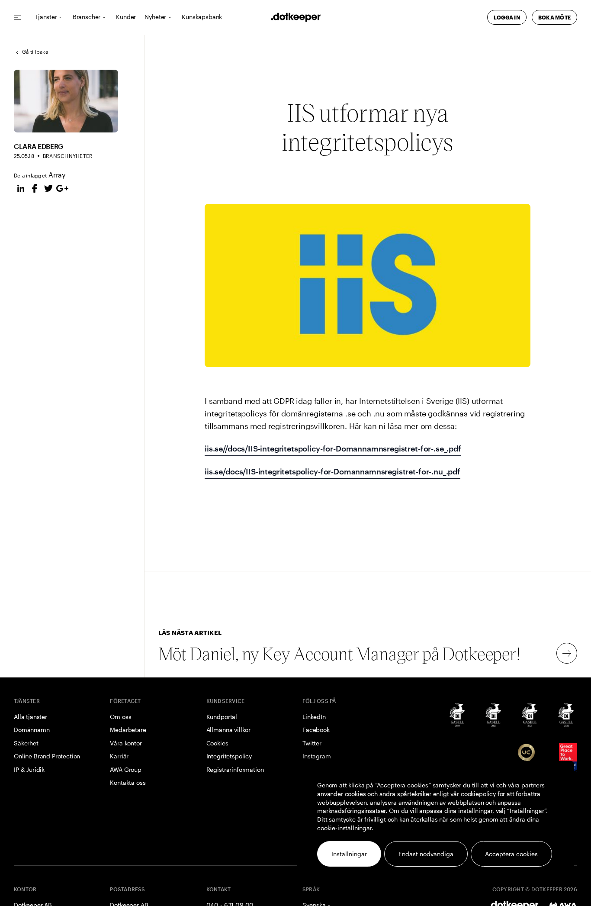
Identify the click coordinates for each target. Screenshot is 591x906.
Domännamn (32, 729)
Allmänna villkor (228, 729)
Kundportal (221, 716)
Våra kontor (125, 743)
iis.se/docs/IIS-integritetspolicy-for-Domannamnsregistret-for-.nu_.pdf (332, 471)
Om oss (120, 716)
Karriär (119, 756)
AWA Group (125, 769)
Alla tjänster (30, 716)
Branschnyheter (68, 156)
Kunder (126, 17)
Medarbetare (128, 729)
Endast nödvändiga (425, 854)
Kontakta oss (127, 782)
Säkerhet (26, 743)
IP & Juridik (29, 769)
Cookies (217, 743)
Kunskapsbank (202, 17)
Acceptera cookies (511, 854)
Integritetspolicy (229, 756)
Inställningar (349, 854)
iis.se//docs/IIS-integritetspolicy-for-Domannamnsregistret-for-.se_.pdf (333, 448)
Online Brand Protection (47, 756)
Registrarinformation (235, 769)
